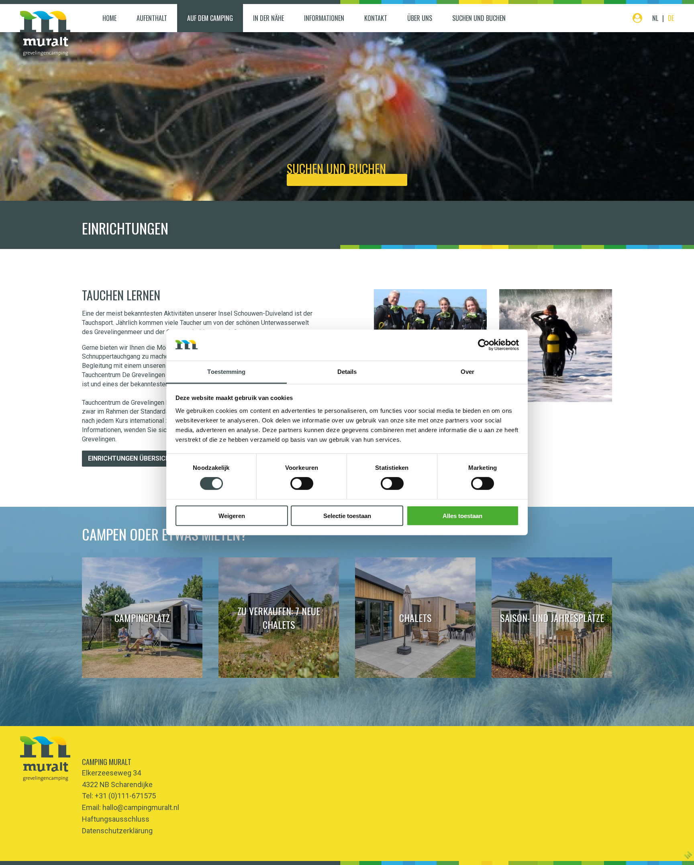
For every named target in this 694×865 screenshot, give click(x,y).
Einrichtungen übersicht (131, 458)
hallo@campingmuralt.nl (140, 807)
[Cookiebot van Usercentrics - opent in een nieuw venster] (484, 345)
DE (671, 18)
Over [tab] (467, 371)
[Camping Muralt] (45, 33)
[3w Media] (688, 855)
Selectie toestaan (347, 515)
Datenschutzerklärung (117, 830)
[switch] (301, 483)
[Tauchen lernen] (555, 345)
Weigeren (231, 515)
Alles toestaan (462, 515)
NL (655, 18)
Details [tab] (347, 371)
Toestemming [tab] (226, 371)
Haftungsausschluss (115, 819)
